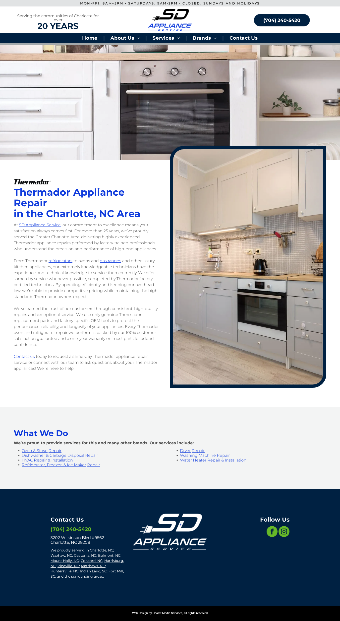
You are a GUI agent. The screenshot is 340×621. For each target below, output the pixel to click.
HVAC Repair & (36, 460)
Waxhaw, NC (61, 555)
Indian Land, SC (93, 571)
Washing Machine (198, 455)
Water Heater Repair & (202, 460)
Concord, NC (92, 560)
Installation (62, 460)
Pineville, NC (68, 566)
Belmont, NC (109, 555)
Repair (55, 450)
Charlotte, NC (101, 550)
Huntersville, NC (64, 571)
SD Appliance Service (40, 225)
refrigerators (60, 260)
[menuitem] (90, 38)
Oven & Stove (35, 450)
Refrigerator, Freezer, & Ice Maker (54, 465)
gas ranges (110, 260)
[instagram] (284, 532)
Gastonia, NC (85, 555)
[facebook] (272, 532)
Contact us (24, 356)
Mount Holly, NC (65, 560)
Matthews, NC (93, 566)
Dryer (185, 450)
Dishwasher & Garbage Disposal (53, 455)
